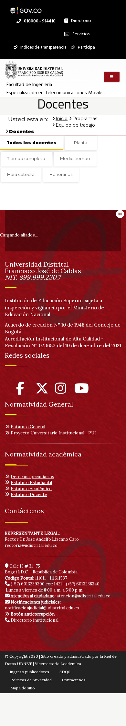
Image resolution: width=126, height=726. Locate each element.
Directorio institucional (34, 620)
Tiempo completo (26, 158)
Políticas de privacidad (31, 679)
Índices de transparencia (43, 47)
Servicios (80, 34)
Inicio (62, 118)
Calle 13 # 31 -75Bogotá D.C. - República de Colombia (41, 569)
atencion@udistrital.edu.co (60, 596)
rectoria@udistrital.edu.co (31, 545)
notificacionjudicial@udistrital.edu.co (42, 605)
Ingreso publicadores (29, 671)
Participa (86, 47)
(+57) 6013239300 (28, 584)
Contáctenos (74, 679)
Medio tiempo (75, 158)
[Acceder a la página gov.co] (26, 7)
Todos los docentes (31, 142)
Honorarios (60, 174)
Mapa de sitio (22, 688)
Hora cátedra (21, 174)
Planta (80, 142)
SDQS (64, 671)
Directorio (79, 22)
